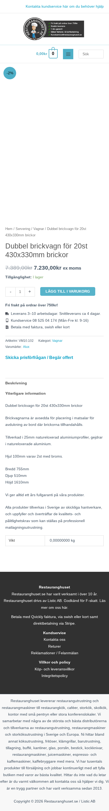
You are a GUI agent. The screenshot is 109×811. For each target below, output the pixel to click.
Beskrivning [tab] (16, 383)
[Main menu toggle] (68, 54)
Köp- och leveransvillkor (55, 669)
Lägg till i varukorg (68, 291)
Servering (23, 229)
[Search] (101, 54)
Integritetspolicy (55, 676)
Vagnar (38, 229)
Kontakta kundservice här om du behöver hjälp (65, 6)
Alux (26, 347)
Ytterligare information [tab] (25, 393)
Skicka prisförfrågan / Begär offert (39, 357)
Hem (8, 229)
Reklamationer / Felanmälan (54, 653)
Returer (54, 646)
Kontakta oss (54, 640)
